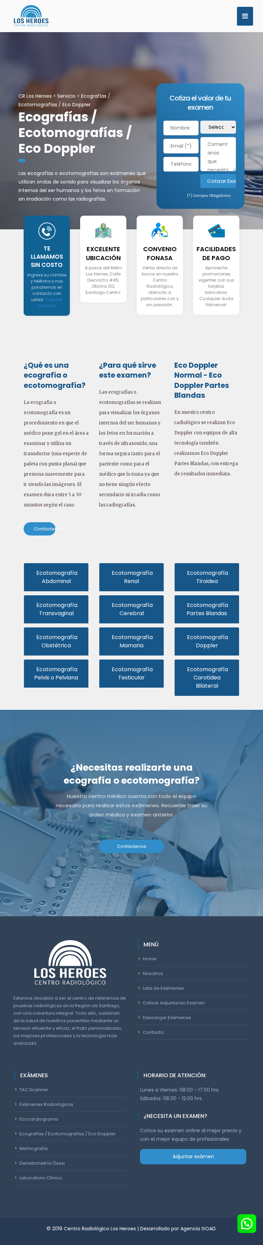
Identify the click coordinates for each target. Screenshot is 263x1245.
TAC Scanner (34, 1089)
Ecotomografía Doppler (207, 641)
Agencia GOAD (198, 1228)
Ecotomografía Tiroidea (207, 577)
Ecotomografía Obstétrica (56, 641)
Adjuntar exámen (193, 1156)
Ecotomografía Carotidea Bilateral (207, 677)
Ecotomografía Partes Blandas (207, 609)
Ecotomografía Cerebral (131, 609)
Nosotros (153, 973)
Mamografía (34, 1148)
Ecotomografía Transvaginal (56, 609)
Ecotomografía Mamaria (131, 641)
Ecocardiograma (39, 1119)
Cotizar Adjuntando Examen (174, 1003)
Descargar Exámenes (167, 1017)
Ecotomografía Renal (131, 577)
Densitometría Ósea (42, 1163)
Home (149, 959)
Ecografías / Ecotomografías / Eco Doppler (68, 1134)
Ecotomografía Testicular (131, 673)
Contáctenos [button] (44, 529)
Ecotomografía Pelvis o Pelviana (56, 673)
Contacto (153, 1032)
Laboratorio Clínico (41, 1178)
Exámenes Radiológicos (46, 1104)
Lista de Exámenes (163, 988)
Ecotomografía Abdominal (56, 577)
